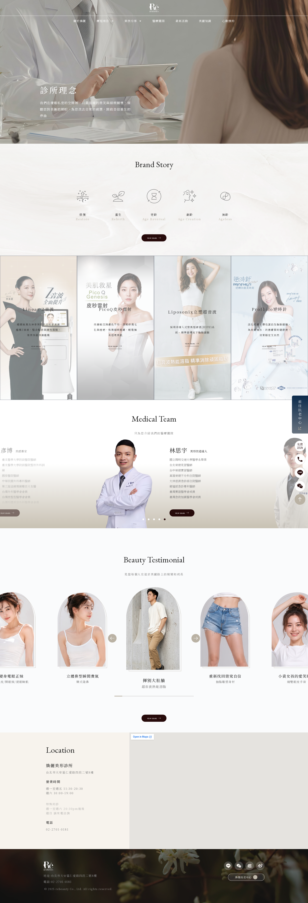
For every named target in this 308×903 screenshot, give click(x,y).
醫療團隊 (158, 21)
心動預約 (228, 21)
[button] (112, 638)
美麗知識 (205, 21)
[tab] (143, 519)
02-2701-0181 (57, 829)
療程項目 (103, 21)
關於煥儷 (79, 21)
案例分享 (130, 21)
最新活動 (182, 21)
